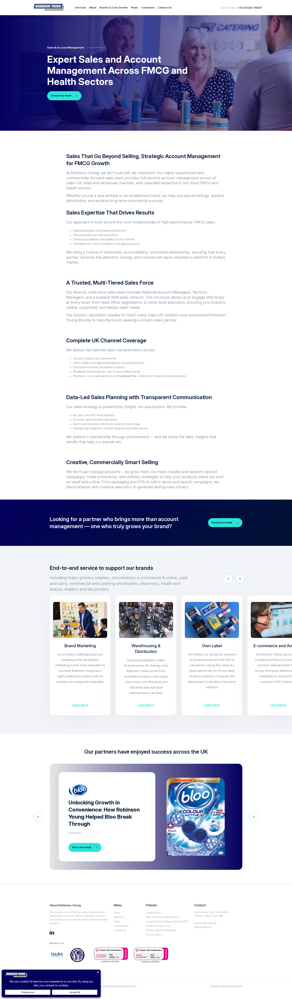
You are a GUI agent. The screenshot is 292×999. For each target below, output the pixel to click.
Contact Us (165, 7)
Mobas (238, 986)
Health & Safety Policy (158, 925)
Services (80, 7)
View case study (81, 847)
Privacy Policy (154, 934)
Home (117, 912)
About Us (119, 917)
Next (240, 578)
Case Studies (121, 925)
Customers (148, 7)
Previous (228, 578)
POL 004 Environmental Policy (162, 917)
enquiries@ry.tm (203, 927)
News (134, 7)
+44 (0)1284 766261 (250, 7)
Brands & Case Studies (114, 7)
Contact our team (61, 95)
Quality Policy (153, 912)
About (92, 7)
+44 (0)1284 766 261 (205, 923)
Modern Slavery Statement (161, 930)
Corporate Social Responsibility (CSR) (167, 921)
